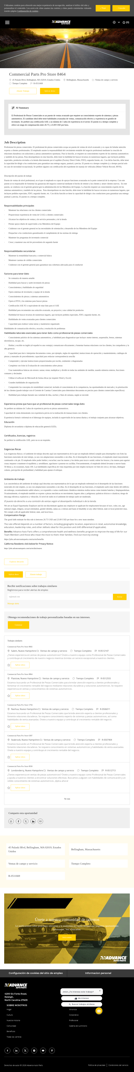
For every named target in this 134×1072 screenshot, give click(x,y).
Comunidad (11, 1026)
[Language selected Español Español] (117, 22)
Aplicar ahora (22, 665)
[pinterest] (52, 1050)
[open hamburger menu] (7, 22)
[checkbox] (23, 91)
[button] (49, 91)
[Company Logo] (62, 22)
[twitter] (25, 1050)
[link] (13, 603)
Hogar (9, 1009)
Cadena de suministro (78, 1026)
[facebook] (7, 1050)
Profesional (73, 1020)
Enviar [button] (119, 597)
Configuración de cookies (27, 11)
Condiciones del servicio (118, 1065)
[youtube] (43, 1050)
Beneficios (11, 1031)
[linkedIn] (16, 1050)
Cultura (10, 1015)
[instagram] (34, 1050)
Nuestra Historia (13, 1020)
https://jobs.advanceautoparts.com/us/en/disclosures (23, 548)
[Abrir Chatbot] (99, 1010)
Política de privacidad (96, 1065)
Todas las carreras (14, 1037)
